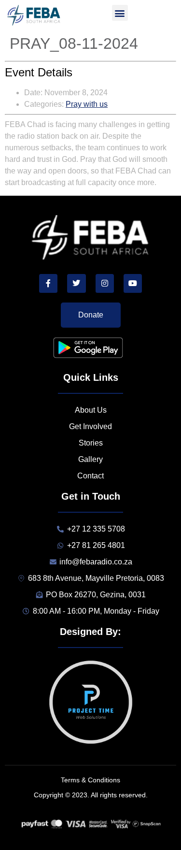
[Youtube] (133, 283)
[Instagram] (105, 283)
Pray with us (87, 104)
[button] (120, 13)
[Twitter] (76, 283)
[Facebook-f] (48, 283)
